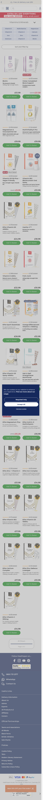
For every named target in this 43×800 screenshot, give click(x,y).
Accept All (21, 404)
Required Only (21, 400)
